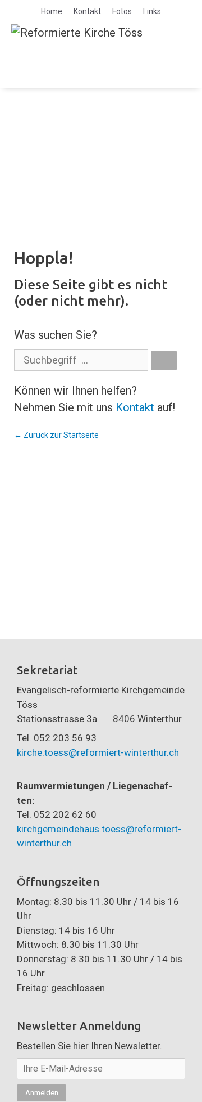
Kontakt (87, 11)
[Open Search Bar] (149, 59)
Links (152, 11)
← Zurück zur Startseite (56, 435)
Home (51, 11)
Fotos (122, 11)
